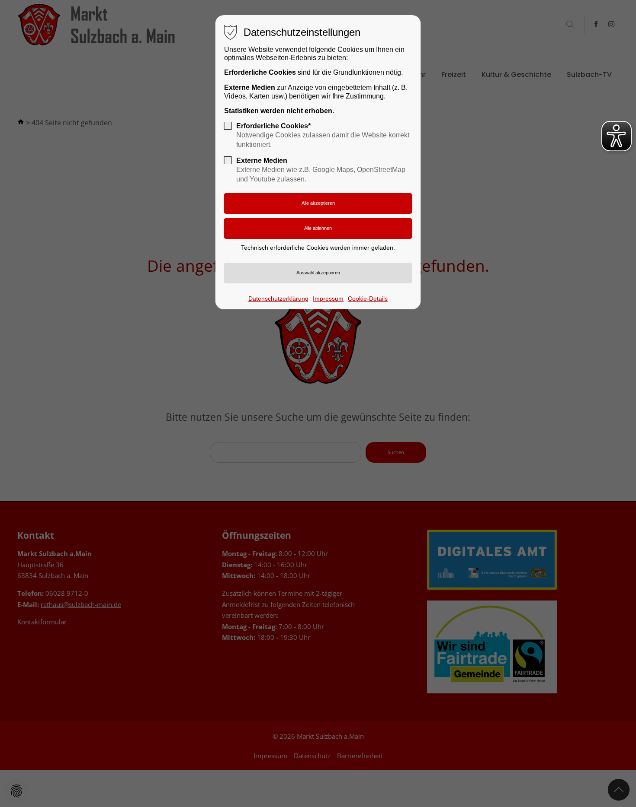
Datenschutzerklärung (278, 298)
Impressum (328, 298)
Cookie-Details (368, 298)
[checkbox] (228, 126)
